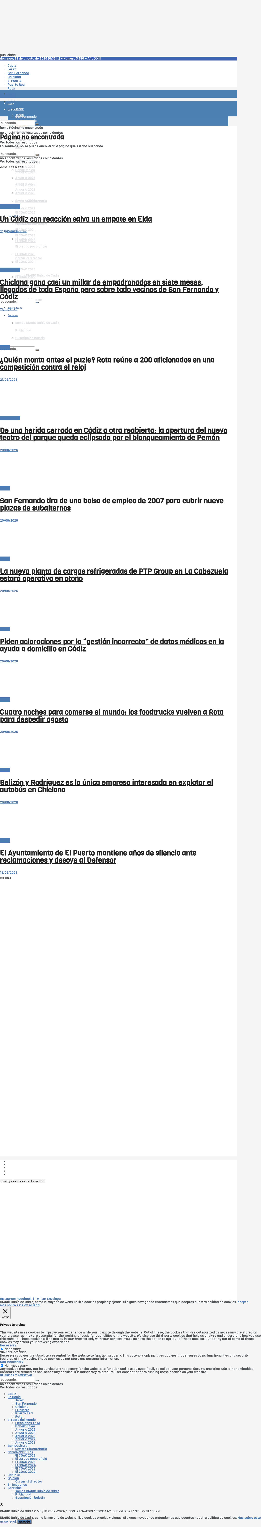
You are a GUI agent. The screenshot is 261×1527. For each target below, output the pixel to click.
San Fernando (26, 1403)
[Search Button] (37, 350)
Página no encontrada (26, 128)
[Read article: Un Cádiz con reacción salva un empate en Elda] (114, 187)
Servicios (15, 1488)
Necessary (13, 1349)
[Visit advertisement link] (9, 105)
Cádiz (12, 1394)
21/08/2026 (8, 309)
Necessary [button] (8, 1345)
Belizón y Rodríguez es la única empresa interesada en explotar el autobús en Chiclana (106, 786)
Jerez (19, 1400)
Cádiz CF (14, 1475)
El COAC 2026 (25, 212)
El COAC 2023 (25, 269)
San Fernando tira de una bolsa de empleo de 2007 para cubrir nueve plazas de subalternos (112, 504)
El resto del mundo (18, 149)
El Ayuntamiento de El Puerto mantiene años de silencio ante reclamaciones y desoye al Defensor (98, 856)
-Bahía (5, 347)
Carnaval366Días (20, 1452)
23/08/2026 (9, 231)
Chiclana (21, 1407)
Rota (18, 1416)
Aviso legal (16, 1171)
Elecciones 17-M (27, 1423)
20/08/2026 (9, 450)
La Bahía (14, 1397)
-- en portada (10, 206)
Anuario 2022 (25, 1439)
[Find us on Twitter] (1, 1505)
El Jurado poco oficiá (31, 1459)
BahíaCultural (18, 1446)
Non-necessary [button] (11, 1362)
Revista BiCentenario (31, 1449)
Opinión (13, 1478)
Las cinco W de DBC (22, 1164)
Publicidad (16, 1168)
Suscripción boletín (30, 1498)
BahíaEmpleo (25, 1426)
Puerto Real (24, 1413)
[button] (22, 1181)
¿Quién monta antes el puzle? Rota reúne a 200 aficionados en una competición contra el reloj (107, 363)
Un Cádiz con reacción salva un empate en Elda (76, 219)
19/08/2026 (8, 872)
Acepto (24, 1521)
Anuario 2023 (25, 1436)
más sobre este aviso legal (20, 1305)
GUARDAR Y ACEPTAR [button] (16, 1375)
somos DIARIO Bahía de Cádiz (37, 275)
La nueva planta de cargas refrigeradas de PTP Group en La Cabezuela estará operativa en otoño (114, 574)
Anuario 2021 (25, 1442)
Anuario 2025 (25, 167)
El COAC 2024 (25, 229)
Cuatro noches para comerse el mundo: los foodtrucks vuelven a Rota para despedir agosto (112, 715)
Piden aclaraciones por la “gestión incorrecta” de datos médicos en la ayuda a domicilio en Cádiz (112, 645)
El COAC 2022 (25, 1472)
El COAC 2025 (25, 1462)
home (4, 128)
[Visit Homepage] (39, 83)
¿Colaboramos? (19, 1174)
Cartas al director (28, 1481)
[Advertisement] (114, 26)
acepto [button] (242, 1302)
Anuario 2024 (25, 1433)
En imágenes (17, 1485)
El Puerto (22, 1410)
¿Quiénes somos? (21, 1161)
